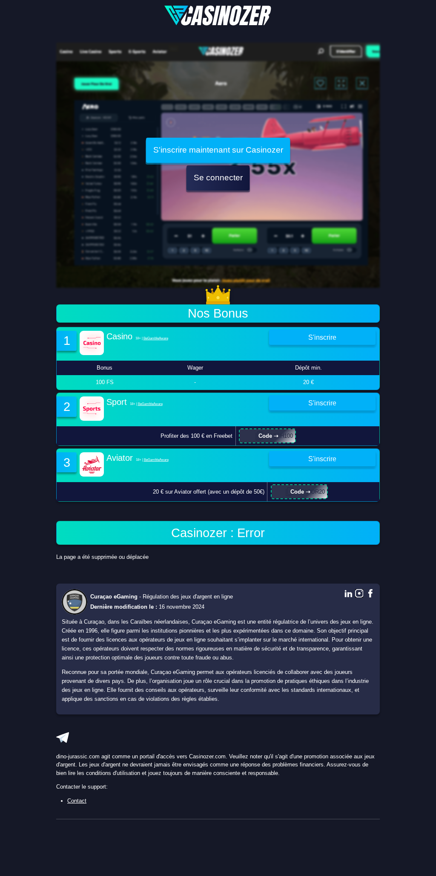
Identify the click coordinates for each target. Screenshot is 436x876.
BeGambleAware (155, 338)
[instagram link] (359, 594)
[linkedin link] (348, 594)
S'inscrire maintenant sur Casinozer (218, 149)
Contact (76, 801)
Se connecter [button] (218, 177)
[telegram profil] (62, 737)
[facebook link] (370, 594)
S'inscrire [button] (322, 337)
